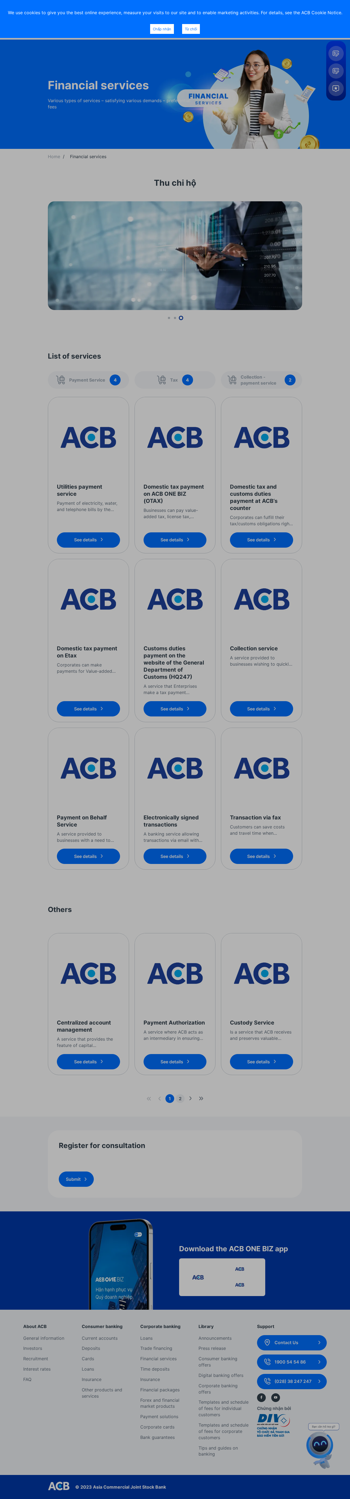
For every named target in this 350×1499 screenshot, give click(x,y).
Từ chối (191, 29)
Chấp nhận (162, 29)
